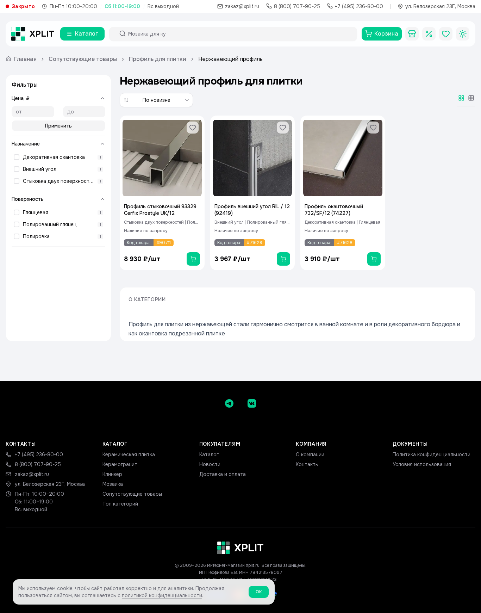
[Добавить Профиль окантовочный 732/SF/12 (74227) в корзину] (374, 259)
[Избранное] (446, 34)
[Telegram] (229, 403)
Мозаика (112, 484)
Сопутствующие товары (83, 59)
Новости (209, 464)
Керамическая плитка (128, 454)
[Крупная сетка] (461, 98)
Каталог (209, 454)
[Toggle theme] (463, 34)
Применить (58, 126)
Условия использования (422, 464)
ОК (259, 592)
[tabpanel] (297, 193)
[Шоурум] (412, 34)
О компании (310, 454)
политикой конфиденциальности (162, 595)
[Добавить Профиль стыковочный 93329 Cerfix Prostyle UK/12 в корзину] (193, 259)
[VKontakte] (251, 403)
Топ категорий (120, 504)
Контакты (307, 464)
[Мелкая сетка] (471, 98)
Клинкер (112, 474)
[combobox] (239, 34)
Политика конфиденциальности (431, 454)
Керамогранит (119, 464)
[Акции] (429, 34)
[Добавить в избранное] (192, 127)
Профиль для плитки (157, 59)
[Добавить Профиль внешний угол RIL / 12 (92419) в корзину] (283, 259)
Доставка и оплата (222, 474)
